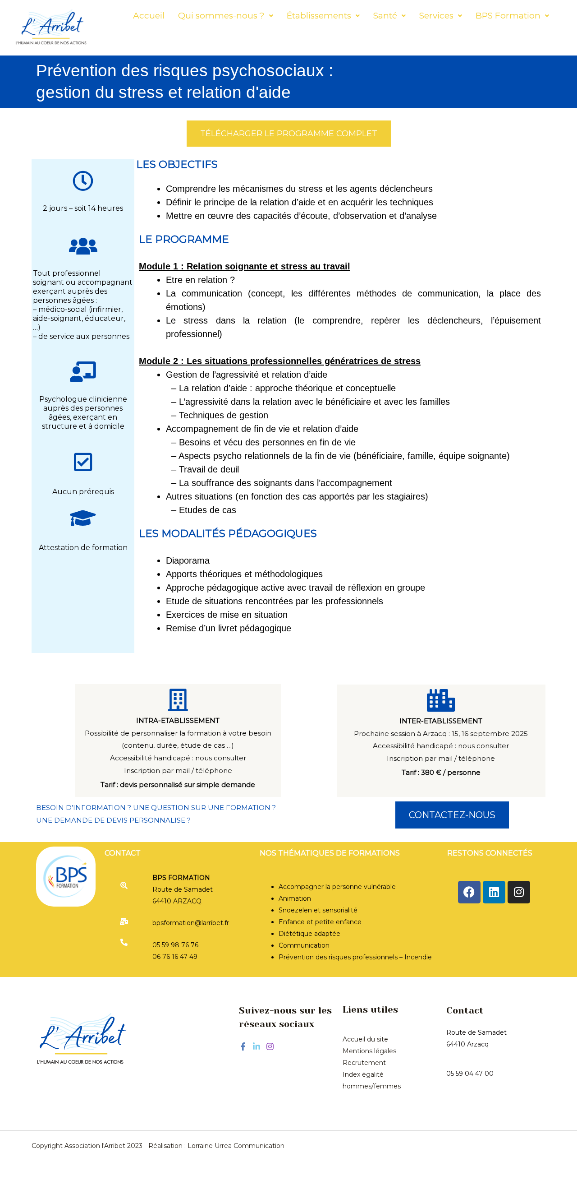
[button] (225, 16)
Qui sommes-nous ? (221, 15)
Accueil (149, 15)
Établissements (319, 15)
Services (436, 15)
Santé (385, 15)
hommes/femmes (372, 1086)
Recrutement (364, 1063)
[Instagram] (270, 1046)
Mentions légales (369, 1051)
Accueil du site (365, 1039)
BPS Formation (508, 15)
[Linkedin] (256, 1046)
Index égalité (363, 1074)
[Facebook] (243, 1046)
